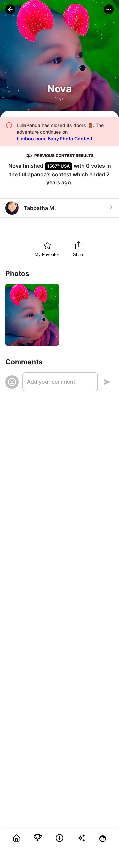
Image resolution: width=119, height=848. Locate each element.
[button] (10, 9)
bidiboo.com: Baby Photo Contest (54, 138)
